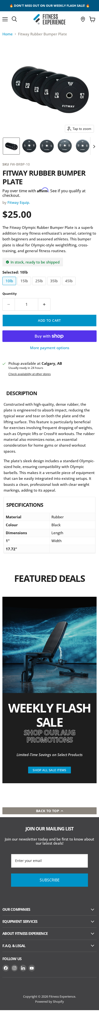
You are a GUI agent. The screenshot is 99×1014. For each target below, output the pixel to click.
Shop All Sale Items (49, 770)
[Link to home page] (49, 19)
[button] (11, 146)
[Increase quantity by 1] (44, 304)
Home (7, 34)
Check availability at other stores (29, 374)
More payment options (49, 348)
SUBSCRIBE (50, 880)
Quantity (9, 293)
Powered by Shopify (49, 1001)
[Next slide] (94, 146)
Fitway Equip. (18, 202)
